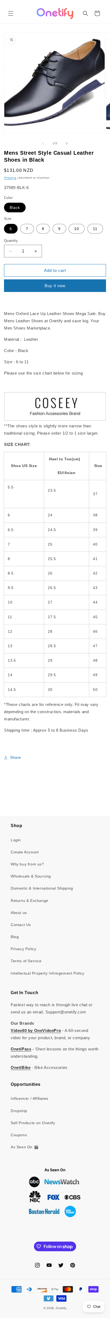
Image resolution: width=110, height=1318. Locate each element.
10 (76, 229)
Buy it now (55, 285)
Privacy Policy (23, 949)
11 (95, 229)
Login (16, 840)
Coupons (19, 1135)
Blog (15, 937)
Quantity (11, 241)
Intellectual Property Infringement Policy (47, 973)
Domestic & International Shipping (42, 888)
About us (19, 912)
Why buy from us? (27, 864)
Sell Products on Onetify (33, 1123)
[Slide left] (43, 143)
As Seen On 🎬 (24, 1147)
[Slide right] (67, 143)
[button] (11, 13)
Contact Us (21, 925)
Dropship (19, 1111)
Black (15, 207)
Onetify (61, 1308)
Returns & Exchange (29, 900)
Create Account (25, 852)
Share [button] (15, 757)
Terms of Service (26, 961)
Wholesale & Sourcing (31, 876)
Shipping (10, 177)
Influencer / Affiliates (29, 1098)
